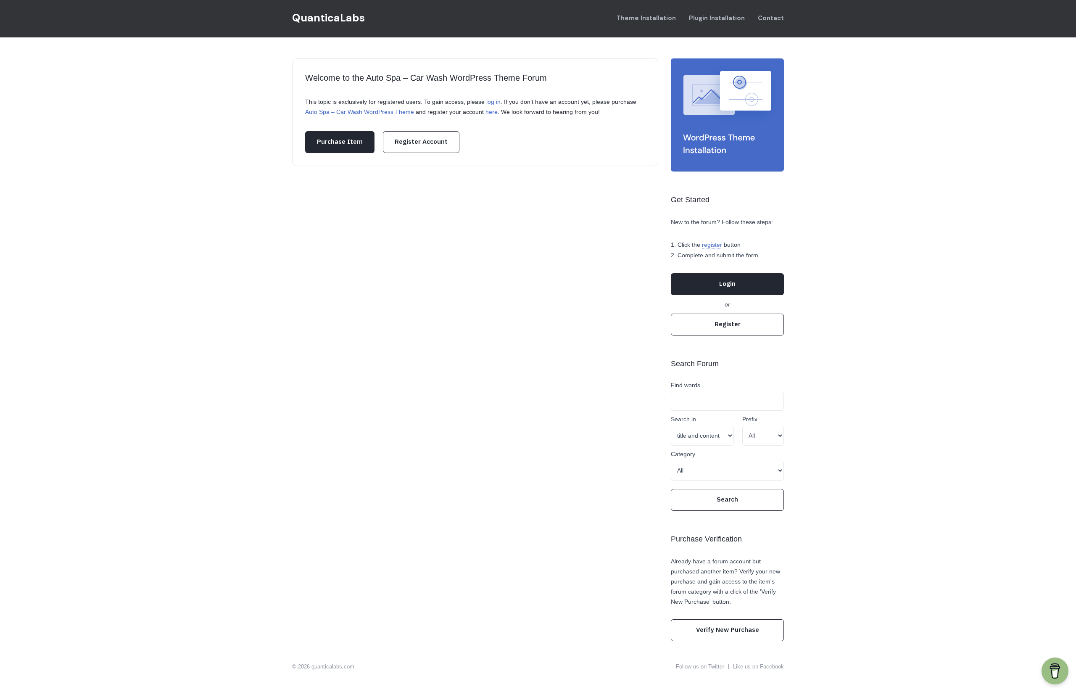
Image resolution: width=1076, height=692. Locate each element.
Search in (683, 419)
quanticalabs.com (332, 666)
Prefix (749, 419)
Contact (771, 18)
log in (493, 101)
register (712, 244)
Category (683, 454)
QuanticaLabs (328, 18)
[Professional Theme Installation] (727, 115)
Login (727, 284)
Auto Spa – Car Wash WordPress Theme (359, 111)
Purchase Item (340, 141)
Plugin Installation (717, 18)
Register (728, 324)
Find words (685, 385)
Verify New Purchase (727, 630)
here (491, 111)
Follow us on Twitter (700, 666)
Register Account (421, 141)
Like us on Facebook (758, 666)
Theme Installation (646, 18)
